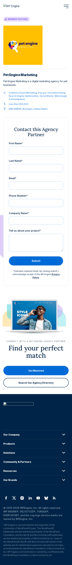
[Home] (34, 410)
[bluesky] (46, 498)
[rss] (54, 498)
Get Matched (36, 370)
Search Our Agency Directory (36, 382)
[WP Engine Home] (15, 6)
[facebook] (6, 498)
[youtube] (38, 498)
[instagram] (22, 498)
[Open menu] (66, 6)
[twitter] (14, 498)
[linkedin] (30, 498)
